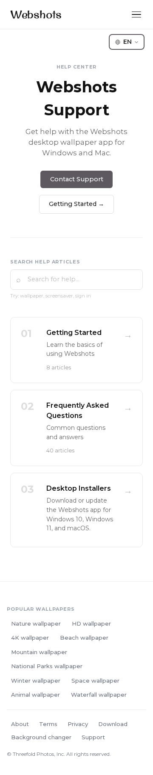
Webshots (36, 14)
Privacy (78, 724)
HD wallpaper (91, 623)
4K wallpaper (30, 637)
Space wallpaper (95, 680)
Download (113, 724)
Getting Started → (76, 204)
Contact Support (76, 179)
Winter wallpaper (35, 680)
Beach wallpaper (84, 637)
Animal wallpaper (35, 694)
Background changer (41, 737)
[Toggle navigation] (136, 15)
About (20, 724)
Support (93, 737)
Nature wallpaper (36, 623)
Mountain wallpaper (39, 652)
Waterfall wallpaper (99, 694)
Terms (48, 724)
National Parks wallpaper (46, 666)
